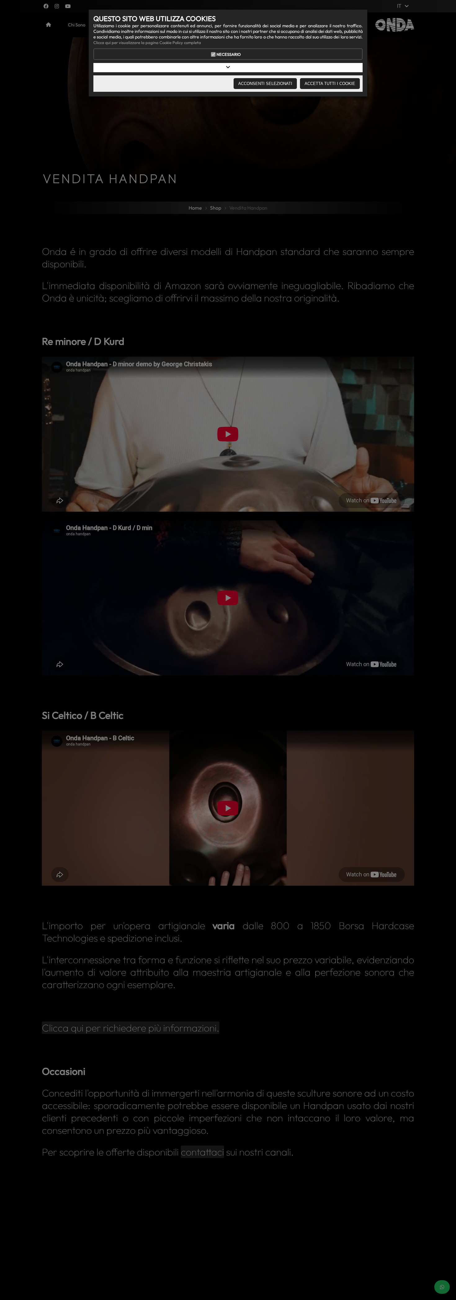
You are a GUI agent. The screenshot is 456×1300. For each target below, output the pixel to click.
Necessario (229, 54)
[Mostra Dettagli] (228, 67)
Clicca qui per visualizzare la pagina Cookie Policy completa (147, 42)
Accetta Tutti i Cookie (330, 83)
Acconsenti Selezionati (265, 83)
